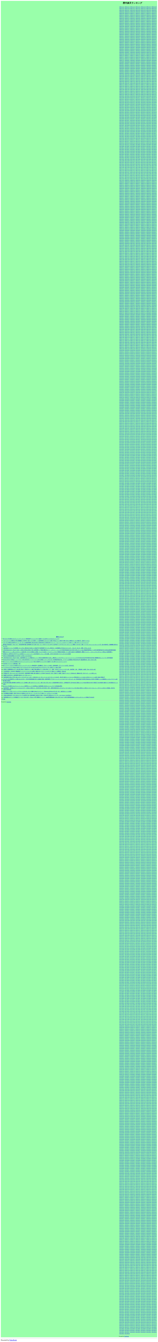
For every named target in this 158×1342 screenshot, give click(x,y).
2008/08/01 (143, 228)
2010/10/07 (137, 413)
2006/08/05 (148, 60)
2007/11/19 (121, 170)
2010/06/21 (121, 389)
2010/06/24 (137, 389)
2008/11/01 (148, 249)
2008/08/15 (143, 232)
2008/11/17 (121, 254)
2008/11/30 (154, 256)
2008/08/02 (148, 228)
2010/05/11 (127, 379)
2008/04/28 (121, 207)
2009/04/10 (143, 287)
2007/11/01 (137, 165)
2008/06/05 (137, 215)
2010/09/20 (121, 410)
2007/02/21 (132, 107)
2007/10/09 (127, 160)
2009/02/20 (143, 275)
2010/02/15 (121, 360)
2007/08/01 (132, 144)
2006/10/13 (143, 76)
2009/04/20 (121, 290)
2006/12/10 (154, 89)
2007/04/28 (148, 121)
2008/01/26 (148, 185)
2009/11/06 (143, 335)
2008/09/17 (132, 240)
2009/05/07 (137, 293)
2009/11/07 (148, 335)
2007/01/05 (143, 96)
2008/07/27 (154, 227)
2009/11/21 (148, 339)
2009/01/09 (143, 266)
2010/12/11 (148, 428)
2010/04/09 (143, 371)
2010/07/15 (137, 394)
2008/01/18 (143, 183)
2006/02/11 (148, 19)
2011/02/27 (154, 445)
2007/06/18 (121, 134)
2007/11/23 (143, 170)
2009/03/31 (127, 285)
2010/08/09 (121, 400)
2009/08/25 (127, 319)
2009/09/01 (127, 321)
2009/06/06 (148, 300)
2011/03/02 (132, 447)
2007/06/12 (127, 133)
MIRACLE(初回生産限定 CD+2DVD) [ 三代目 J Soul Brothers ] (17, 655)
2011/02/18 (143, 444)
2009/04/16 (137, 288)
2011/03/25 (143, 452)
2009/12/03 (137, 342)
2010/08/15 (154, 400)
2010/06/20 (154, 387)
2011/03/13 (154, 449)
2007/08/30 (137, 151)
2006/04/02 (154, 31)
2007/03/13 (127, 112)
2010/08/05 (137, 398)
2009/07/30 (137, 313)
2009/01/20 (127, 269)
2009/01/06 (127, 266)
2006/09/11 (121, 70)
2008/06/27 (143, 220)
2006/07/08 (148, 53)
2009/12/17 (137, 345)
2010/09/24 (143, 410)
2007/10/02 (127, 159)
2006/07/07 (143, 53)
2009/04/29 (132, 292)
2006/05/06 (148, 39)
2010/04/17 (148, 373)
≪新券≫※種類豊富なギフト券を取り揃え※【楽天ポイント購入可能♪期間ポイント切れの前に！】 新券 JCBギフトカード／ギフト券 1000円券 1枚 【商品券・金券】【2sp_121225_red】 (49, 669)
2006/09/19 (127, 71)
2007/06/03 (154, 130)
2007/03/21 (132, 113)
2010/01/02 (148, 348)
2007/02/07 (132, 104)
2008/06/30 (121, 222)
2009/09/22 (127, 326)
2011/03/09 (132, 449)
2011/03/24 (137, 452)
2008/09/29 (121, 243)
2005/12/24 (148, 8)
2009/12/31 (137, 348)
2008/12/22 (121, 262)
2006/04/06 (137, 32)
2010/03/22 (121, 368)
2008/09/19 (143, 240)
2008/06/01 (154, 214)
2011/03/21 (121, 452)
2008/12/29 (121, 264)
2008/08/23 (148, 233)
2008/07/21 (121, 227)
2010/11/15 (121, 423)
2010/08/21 (148, 402)
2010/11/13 (148, 421)
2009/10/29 (137, 334)
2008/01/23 (132, 185)
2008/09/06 (148, 236)
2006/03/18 (148, 28)
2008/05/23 (143, 212)
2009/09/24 (137, 326)
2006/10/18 (132, 78)
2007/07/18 (132, 141)
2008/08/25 (121, 235)
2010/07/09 (143, 392)
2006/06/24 (148, 50)
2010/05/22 (148, 381)
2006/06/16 (143, 49)
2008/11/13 (137, 253)
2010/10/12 (127, 415)
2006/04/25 (127, 37)
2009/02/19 (137, 275)
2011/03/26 (148, 452)
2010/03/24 (132, 368)
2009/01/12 (121, 267)
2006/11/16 (137, 84)
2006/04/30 (154, 37)
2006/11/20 (121, 86)
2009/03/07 (148, 279)
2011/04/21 (137, 458)
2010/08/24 (127, 403)
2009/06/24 (132, 305)
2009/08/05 (132, 314)
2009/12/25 (143, 347)
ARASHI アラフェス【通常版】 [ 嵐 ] (12, 663)
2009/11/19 (137, 339)
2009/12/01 (127, 342)
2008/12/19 (143, 261)
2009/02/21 (148, 275)
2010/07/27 (127, 397)
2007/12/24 (121, 178)
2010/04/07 (132, 371)
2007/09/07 (143, 152)
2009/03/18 (132, 282)
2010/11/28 (154, 424)
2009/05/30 (148, 298)
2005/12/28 (132, 10)
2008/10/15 (132, 246)
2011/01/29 (148, 439)
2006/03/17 (143, 28)
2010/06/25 (143, 389)
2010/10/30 (148, 418)
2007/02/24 (148, 107)
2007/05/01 (127, 123)
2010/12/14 (127, 429)
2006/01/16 (121, 15)
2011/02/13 (154, 442)
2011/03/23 (132, 452)
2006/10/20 (143, 78)
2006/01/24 (127, 16)
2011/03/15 (127, 450)
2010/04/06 (127, 371)
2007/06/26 (127, 136)
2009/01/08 (137, 266)
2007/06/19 (127, 134)
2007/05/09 (132, 125)
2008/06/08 (154, 215)
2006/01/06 (143, 11)
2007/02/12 (121, 105)
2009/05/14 (137, 295)
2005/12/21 (132, 8)
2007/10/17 (132, 162)
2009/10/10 (148, 329)
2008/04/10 (137, 202)
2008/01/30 (132, 186)
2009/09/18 (143, 324)
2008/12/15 (121, 261)
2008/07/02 (132, 222)
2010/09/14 (127, 408)
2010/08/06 (143, 398)
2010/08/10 (127, 400)
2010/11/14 (154, 421)
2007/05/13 (154, 125)
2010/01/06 (132, 350)
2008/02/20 (132, 191)
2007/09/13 (137, 154)
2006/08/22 (127, 65)
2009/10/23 (143, 332)
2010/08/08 (154, 398)
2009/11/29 (154, 340)
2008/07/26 (148, 227)
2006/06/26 (121, 52)
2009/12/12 (148, 343)
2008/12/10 (132, 259)
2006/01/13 (143, 13)
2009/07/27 (121, 313)
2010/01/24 (154, 353)
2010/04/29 (137, 376)
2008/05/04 (154, 207)
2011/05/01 (154, 460)
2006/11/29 (132, 87)
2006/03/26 (154, 29)
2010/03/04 (137, 363)
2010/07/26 (121, 397)
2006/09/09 (148, 68)
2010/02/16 (127, 360)
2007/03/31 (148, 115)
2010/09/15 (132, 408)
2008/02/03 (154, 186)
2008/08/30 (148, 235)
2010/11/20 (148, 423)
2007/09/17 (121, 155)
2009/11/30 (121, 342)
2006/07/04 (127, 53)
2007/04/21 (148, 120)
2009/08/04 (127, 314)
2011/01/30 (154, 439)
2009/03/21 (148, 282)
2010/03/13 (148, 364)
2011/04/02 (148, 454)
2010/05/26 (132, 382)
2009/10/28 (132, 334)
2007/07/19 (137, 141)
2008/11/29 (148, 256)
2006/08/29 (127, 66)
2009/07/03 (143, 306)
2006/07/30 (154, 58)
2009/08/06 (137, 314)
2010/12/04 (148, 426)
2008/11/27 (137, 256)
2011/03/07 (121, 449)
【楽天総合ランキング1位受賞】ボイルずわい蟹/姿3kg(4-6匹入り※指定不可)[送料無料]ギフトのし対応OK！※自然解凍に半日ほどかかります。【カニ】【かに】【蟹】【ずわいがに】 (47, 648)
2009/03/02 (121, 279)
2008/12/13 (148, 259)
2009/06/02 (127, 300)
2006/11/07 (127, 83)
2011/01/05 (132, 434)
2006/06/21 (132, 50)
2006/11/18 (148, 84)
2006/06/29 (137, 52)
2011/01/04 (127, 434)
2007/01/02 (127, 96)
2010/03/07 (154, 363)
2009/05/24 (154, 296)
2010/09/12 (154, 407)
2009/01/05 (121, 266)
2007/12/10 (121, 175)
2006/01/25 (132, 16)
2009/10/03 (148, 327)
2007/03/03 (148, 109)
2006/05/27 (148, 44)
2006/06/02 (143, 45)
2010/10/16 (148, 415)
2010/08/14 (148, 400)
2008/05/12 (121, 211)
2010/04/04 (154, 369)
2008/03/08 (148, 194)
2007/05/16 (132, 126)
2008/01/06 (154, 180)
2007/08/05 (154, 144)
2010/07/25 (154, 395)
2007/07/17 (127, 141)
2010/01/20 (132, 353)
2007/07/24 (127, 143)
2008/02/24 (154, 191)
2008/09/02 (127, 236)
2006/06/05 (121, 47)
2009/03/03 (127, 279)
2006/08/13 (154, 62)
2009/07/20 (121, 311)
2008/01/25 (143, 185)
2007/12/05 (132, 173)
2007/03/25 (154, 113)
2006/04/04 (127, 32)
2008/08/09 (148, 230)
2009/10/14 (132, 330)
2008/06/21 (148, 219)
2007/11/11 (154, 167)
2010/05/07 (143, 377)
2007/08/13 (121, 147)
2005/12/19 (121, 8)
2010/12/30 (137, 432)
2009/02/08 (154, 272)
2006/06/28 (132, 52)
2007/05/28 (121, 130)
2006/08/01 (127, 60)
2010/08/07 (148, 398)
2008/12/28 (154, 262)
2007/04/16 (121, 120)
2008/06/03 (127, 215)
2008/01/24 (137, 185)
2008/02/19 (127, 191)
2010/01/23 (148, 353)
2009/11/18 (132, 339)
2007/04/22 (154, 120)
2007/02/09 (143, 104)
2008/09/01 (121, 236)
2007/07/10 (127, 139)
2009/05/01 (143, 292)
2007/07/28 (148, 143)
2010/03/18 (137, 366)
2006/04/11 (127, 34)
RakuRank (9, 701)
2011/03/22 (127, 452)
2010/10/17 (154, 415)
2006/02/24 (143, 23)
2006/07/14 (143, 55)
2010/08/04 (132, 398)
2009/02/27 (143, 277)
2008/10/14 (127, 246)
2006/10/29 (154, 79)
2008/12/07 (154, 258)
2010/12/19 (154, 429)
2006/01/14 (148, 13)
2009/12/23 (132, 347)
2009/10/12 (121, 330)
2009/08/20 (137, 317)
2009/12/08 (127, 343)
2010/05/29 (148, 382)
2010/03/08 (121, 364)
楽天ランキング (60, 636)
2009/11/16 (121, 339)
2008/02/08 (143, 188)
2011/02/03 (137, 441)
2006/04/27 (137, 37)
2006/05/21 (154, 42)
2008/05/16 (143, 211)
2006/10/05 (137, 74)
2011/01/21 (143, 437)
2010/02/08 (121, 358)
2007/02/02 (143, 102)
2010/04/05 (121, 371)
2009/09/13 (154, 322)
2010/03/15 (121, 366)
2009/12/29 (127, 348)
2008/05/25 (154, 212)
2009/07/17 (143, 309)
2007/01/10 (132, 97)
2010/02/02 (127, 356)
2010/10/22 (143, 416)
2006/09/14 (137, 70)
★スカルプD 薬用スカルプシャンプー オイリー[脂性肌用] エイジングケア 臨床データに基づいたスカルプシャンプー (31, 638)
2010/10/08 (143, 413)
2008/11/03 (121, 251)
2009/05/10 (154, 293)
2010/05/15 (148, 379)
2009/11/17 (127, 339)
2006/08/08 (127, 62)
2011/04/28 (137, 460)
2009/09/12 (148, 322)
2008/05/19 (121, 212)
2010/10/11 (121, 415)
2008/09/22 (121, 241)
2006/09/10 (154, 68)
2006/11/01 (132, 81)
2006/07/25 (127, 58)
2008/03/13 (137, 196)
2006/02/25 (148, 23)
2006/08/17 (137, 63)
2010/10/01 (143, 411)
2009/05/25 (121, 298)
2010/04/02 (143, 369)
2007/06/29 (143, 136)
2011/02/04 (143, 441)
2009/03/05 (137, 279)
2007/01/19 (143, 99)
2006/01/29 (154, 16)
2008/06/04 (132, 215)
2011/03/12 (148, 449)
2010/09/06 (121, 407)
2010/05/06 (137, 377)
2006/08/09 (132, 62)
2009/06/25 (137, 305)
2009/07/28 (127, 313)
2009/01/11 (154, 266)
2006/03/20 (121, 29)
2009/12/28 (121, 348)
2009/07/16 (137, 309)
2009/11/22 (154, 339)
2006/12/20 (132, 92)
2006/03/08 (132, 26)
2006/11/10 (143, 83)
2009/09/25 (143, 326)
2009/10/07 (132, 329)
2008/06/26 (137, 220)
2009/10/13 (127, 330)
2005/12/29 (137, 10)
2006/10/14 (148, 76)
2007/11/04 (154, 165)
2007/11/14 (132, 168)
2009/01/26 (121, 270)
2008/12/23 (127, 262)
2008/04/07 (121, 202)
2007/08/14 (127, 147)
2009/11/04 (132, 335)
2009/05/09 (148, 293)
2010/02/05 (143, 356)
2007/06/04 (121, 131)
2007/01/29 (121, 102)
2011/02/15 (127, 444)
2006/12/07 (137, 89)
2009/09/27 (154, 326)
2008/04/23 (132, 206)
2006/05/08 (121, 40)
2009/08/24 (121, 319)
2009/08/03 (121, 314)
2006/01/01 (154, 10)
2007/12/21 (143, 177)
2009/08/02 (154, 313)
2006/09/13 (132, 70)
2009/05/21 (137, 296)
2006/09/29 (143, 73)
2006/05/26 (143, 44)
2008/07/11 (143, 224)
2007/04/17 (127, 120)
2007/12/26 (132, 178)
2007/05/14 (121, 126)
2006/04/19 (132, 36)
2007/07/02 (121, 138)
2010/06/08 (127, 385)
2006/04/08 (148, 32)
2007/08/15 (132, 147)
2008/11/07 (143, 251)
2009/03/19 (137, 282)
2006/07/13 (137, 55)
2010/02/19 (143, 360)
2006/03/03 (143, 24)
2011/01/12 (132, 436)
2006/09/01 (143, 66)
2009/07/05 (154, 306)
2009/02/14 (148, 274)
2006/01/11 (132, 13)
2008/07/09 (132, 224)
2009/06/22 (121, 305)
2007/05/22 (127, 128)
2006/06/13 (127, 49)
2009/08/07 (143, 314)
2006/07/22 (148, 57)
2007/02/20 (127, 107)
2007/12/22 (148, 177)
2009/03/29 (154, 283)
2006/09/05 (127, 68)
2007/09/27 (137, 157)
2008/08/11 (121, 232)
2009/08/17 (121, 317)
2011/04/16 (148, 457)
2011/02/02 (132, 441)
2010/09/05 (154, 405)
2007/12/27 (137, 178)
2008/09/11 (137, 238)
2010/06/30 (132, 390)
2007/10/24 (132, 164)
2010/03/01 (121, 363)
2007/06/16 (148, 133)
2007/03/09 (143, 110)
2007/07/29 (154, 143)
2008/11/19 (132, 254)
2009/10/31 (148, 334)
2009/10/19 (121, 332)
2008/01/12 (148, 181)
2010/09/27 (121, 411)
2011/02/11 (143, 442)
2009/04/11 (148, 287)
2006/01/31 (127, 18)
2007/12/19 (132, 177)
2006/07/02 (154, 52)
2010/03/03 (132, 363)
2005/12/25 (154, 8)
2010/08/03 (127, 398)
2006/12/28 (137, 94)
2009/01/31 (148, 270)
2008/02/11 (121, 189)
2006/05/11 (137, 40)
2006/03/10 (143, 26)
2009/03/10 (127, 280)
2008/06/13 (143, 217)
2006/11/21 (127, 86)
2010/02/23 (127, 361)
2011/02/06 (154, 441)
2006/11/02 (137, 81)
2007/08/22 (132, 149)
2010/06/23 (132, 389)
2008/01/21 (121, 185)
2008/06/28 (148, 220)
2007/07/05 (137, 138)
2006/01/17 (127, 15)
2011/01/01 (148, 432)
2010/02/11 (137, 358)
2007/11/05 (121, 167)
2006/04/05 (132, 32)
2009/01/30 (143, 270)
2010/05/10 (121, 379)
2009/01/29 (137, 270)
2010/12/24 (143, 431)
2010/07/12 (121, 394)
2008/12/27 (148, 262)
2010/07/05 (121, 392)
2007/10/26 (143, 164)
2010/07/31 (148, 397)
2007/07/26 (137, 143)
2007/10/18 (137, 162)
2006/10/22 (154, 78)
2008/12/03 (132, 258)
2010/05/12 (132, 379)
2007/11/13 (127, 168)
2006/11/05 (154, 81)
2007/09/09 (154, 152)
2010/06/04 (143, 384)
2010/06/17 (137, 387)
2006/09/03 (154, 66)
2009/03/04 (132, 279)
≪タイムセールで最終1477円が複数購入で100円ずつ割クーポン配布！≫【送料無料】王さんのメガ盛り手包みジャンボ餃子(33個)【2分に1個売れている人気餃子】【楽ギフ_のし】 (46, 640)
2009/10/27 (127, 334)
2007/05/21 (121, 128)
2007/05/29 (127, 130)
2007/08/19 (154, 147)
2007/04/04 (132, 117)
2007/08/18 (148, 147)
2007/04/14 (148, 118)
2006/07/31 (121, 60)
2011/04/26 (127, 460)
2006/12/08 (143, 89)
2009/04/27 (121, 292)
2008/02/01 (143, 186)
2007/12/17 (121, 177)
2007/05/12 (148, 125)
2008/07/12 (148, 224)
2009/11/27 (143, 340)
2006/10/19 (137, 78)
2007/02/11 (154, 104)
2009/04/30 (137, 292)
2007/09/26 (132, 157)
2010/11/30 (127, 426)
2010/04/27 (127, 376)
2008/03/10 (121, 196)
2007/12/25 (127, 178)
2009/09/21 (121, 326)
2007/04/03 (127, 117)
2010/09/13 (121, 408)
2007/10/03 (132, 159)
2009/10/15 (137, 330)
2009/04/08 (132, 287)
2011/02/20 (154, 444)
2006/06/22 (137, 50)
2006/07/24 (121, 58)
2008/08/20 (132, 233)
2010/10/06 (132, 413)
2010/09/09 (137, 407)
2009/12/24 (137, 347)
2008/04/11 (143, 202)
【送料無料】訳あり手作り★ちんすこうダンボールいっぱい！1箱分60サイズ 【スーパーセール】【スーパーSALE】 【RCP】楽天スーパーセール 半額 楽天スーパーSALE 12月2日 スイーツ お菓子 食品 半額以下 (54, 677)
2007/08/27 (121, 151)
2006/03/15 (132, 28)
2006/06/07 (132, 47)
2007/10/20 (148, 162)
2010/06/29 (127, 390)
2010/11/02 (127, 420)
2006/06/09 (143, 47)
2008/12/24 (132, 262)
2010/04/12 (121, 373)
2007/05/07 (121, 125)
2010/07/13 (127, 394)
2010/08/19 (137, 402)
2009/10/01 (137, 327)
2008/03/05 (132, 194)
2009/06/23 (127, 305)
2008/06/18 (132, 219)
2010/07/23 (143, 395)
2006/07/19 (132, 57)
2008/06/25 (132, 220)
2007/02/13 (127, 105)
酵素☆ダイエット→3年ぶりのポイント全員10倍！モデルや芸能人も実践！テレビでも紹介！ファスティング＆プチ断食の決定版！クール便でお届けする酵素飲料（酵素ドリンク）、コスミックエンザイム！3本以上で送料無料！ (58, 651)
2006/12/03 (154, 87)
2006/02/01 (132, 18)
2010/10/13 (132, 415)
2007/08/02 (137, 144)
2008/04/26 (148, 206)
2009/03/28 (148, 283)
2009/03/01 (154, 277)
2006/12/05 (127, 89)
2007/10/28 (154, 164)
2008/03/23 (154, 198)
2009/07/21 (127, 311)
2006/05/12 (143, 40)
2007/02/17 (148, 105)
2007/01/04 (137, 96)
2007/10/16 (127, 162)
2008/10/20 (121, 248)
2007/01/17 (132, 99)
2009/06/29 (121, 306)
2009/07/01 (132, 306)
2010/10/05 (127, 413)
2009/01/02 (143, 264)
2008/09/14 (154, 238)
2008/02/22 (143, 191)
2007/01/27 (148, 100)
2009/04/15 (132, 288)
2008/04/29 (127, 207)
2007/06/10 (154, 131)
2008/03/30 (154, 199)
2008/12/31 (132, 264)
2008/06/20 (143, 219)
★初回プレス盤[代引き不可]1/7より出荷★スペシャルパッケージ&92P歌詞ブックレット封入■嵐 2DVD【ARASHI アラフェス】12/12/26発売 (37, 653)
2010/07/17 (148, 394)
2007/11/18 (154, 168)
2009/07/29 (132, 313)
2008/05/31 (148, 214)
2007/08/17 (143, 147)
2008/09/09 (127, 238)
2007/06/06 (132, 131)
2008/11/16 (154, 253)
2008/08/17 (154, 232)
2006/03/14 (127, 28)
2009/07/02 (137, 306)
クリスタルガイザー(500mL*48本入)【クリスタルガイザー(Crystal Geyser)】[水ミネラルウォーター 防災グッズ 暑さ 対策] (32, 667)
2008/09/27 (148, 241)
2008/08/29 (143, 235)
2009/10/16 (143, 330)
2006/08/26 (148, 65)
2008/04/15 (127, 204)
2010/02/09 (127, 358)
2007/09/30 (154, 157)
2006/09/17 (154, 70)
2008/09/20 (148, 240)
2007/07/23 (121, 143)
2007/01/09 (127, 97)
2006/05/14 (154, 40)
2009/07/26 (154, 311)
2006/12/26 (127, 94)
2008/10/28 (127, 249)
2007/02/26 (121, 109)
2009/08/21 (143, 317)
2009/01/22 (137, 269)
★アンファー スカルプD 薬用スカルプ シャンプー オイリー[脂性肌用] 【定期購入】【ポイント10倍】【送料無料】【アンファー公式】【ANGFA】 (38, 665)
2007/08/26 (154, 149)
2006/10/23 (121, 79)
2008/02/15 (143, 189)
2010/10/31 (154, 418)
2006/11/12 (154, 83)
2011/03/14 (121, 450)
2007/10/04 (137, 159)
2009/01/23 (143, 269)
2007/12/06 (137, 173)
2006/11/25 (148, 86)
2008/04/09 (132, 202)
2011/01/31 (121, 441)
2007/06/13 (132, 133)
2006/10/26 (137, 79)
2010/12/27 (121, 432)
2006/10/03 (127, 74)
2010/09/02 (137, 405)
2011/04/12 (127, 457)
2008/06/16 (121, 219)
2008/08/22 (143, 233)
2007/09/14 (143, 154)
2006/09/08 (143, 68)
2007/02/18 (154, 105)
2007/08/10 (143, 146)
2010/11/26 (143, 424)
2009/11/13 (143, 337)
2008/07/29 (127, 228)
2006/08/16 (132, 63)
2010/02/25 (137, 361)
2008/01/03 (137, 180)
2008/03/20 (137, 198)
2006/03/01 (132, 24)
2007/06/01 (143, 130)
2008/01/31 (137, 186)
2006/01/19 (137, 15)
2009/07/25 (148, 311)
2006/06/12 (121, 49)
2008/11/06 (137, 251)
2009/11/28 (148, 340)
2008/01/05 (148, 180)
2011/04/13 (132, 457)
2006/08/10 (137, 62)
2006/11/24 (143, 86)
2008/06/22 (154, 219)
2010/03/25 (137, 368)
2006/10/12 (137, 76)
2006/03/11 (148, 26)
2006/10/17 (127, 78)
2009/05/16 (148, 295)
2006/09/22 (143, 71)
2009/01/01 (137, 264)
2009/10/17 (148, 330)
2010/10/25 (121, 418)
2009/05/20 (132, 296)
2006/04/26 (132, 37)
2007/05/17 (137, 126)
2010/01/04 (121, 350)
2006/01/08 (154, 11)
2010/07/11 (154, 392)
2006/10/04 (132, 74)
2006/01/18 (132, 15)
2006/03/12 (154, 26)
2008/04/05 (148, 201)
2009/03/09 (121, 280)
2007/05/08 (127, 125)
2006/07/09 (154, 53)
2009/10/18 (154, 330)
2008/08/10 (154, 230)
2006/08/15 (127, 63)
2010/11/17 (132, 423)
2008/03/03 (121, 194)
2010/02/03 (132, 356)
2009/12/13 (154, 343)
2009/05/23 (148, 296)
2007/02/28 (132, 109)
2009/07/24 (143, 311)
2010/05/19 (132, 381)
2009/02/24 (127, 277)
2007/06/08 (143, 131)
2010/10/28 (137, 418)
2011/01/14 (143, 436)
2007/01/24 (132, 100)
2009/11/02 (121, 335)
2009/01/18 (154, 267)
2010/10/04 (121, 413)
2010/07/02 (143, 390)
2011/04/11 (121, 457)
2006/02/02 (137, 18)
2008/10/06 (121, 245)
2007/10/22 (121, 164)
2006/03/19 (154, 28)
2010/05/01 (148, 376)
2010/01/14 (137, 351)
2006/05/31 (132, 45)
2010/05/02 (154, 376)
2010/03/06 (148, 363)
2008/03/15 (148, 196)
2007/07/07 (148, 138)
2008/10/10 (143, 245)
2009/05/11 (121, 295)
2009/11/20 (143, 339)
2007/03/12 (121, 112)
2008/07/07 (121, 224)
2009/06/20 (148, 303)
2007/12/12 (132, 175)
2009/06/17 (132, 303)
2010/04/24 (148, 374)
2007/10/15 (121, 162)
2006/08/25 (143, 65)
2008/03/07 (143, 194)
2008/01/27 (154, 185)
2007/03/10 (148, 110)
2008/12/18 (137, 261)
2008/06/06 (143, 215)
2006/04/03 (121, 32)
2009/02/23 (121, 277)
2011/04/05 (127, 455)
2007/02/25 (154, 107)
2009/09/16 (132, 324)
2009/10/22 (137, 332)
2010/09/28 (127, 411)
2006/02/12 (154, 19)
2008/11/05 (132, 251)
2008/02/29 (143, 193)
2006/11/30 (137, 87)
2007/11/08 (137, 167)
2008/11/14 (143, 253)
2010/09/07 (127, 407)
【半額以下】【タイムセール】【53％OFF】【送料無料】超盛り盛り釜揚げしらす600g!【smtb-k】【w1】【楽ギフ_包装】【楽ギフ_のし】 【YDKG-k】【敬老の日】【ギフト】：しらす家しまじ (50, 673)
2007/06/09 (148, 131)
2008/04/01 (127, 201)
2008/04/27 (154, 206)
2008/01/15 (127, 183)
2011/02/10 (137, 442)
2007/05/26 (148, 128)
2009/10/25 (154, 332)
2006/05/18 (137, 42)
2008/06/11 (132, 217)
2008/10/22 (132, 248)
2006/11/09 (137, 83)
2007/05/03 (137, 123)
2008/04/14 (121, 204)
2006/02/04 (148, 18)
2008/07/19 (148, 225)
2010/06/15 (127, 387)
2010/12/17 (143, 429)
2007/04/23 (121, 121)
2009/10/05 (121, 329)
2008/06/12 (137, 217)
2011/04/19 (127, 458)
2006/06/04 (154, 45)
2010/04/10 (148, 371)
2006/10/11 (132, 76)
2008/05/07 (132, 209)
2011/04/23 (148, 458)
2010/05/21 (143, 381)
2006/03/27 (121, 31)
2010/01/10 (154, 350)
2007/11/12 (121, 168)
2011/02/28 (121, 447)
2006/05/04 (137, 39)
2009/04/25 (148, 290)
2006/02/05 (154, 18)
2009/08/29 (148, 319)
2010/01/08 (143, 350)
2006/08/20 (154, 63)
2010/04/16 (143, 373)
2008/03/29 (148, 199)
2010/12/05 (154, 426)
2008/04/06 (154, 201)
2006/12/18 (121, 92)
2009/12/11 (143, 343)
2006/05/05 (143, 39)
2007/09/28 (143, 157)
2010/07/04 (154, 390)
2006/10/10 (127, 76)
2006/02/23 (137, 23)
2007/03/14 (132, 112)
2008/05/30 (143, 214)
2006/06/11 (154, 47)
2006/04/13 (137, 34)
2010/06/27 (154, 389)
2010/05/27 (137, 382)
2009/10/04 (154, 327)
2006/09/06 (132, 68)
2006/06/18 (154, 49)
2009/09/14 (121, 324)
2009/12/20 (154, 345)
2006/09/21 (137, 71)
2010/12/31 (143, 432)
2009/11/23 (121, 340)
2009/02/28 (148, 277)
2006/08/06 (154, 60)
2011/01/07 (143, 434)
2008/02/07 (137, 188)
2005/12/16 (143, 6)
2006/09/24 (154, 71)
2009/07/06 (121, 308)
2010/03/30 (127, 369)
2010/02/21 (154, 360)
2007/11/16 (143, 168)
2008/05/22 (137, 212)
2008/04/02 (132, 201)
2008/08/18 (121, 233)
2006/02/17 (143, 21)
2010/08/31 (127, 405)
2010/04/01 (137, 369)
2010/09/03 (143, 405)
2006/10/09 (121, 76)
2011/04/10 (154, 455)
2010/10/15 (143, 415)
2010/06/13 (154, 385)
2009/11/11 (132, 337)
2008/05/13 (127, 211)
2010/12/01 (132, 426)
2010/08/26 (137, 403)
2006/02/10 (143, 19)
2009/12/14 (121, 345)
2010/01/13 (132, 351)
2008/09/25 (137, 241)
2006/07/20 (137, 57)
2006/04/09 (154, 32)
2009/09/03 (137, 321)
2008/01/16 (132, 183)
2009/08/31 (121, 321)
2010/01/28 (137, 355)
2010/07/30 (143, 397)
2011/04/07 (137, 455)
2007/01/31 (132, 102)
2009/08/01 (148, 313)
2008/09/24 (132, 241)
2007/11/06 (127, 167)
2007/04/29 (154, 121)
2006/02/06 (121, 19)
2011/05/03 (127, 462)
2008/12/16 (127, 261)
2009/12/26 (148, 347)
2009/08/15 (148, 316)
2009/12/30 (132, 348)
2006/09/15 (143, 70)
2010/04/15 (137, 373)
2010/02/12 (143, 358)
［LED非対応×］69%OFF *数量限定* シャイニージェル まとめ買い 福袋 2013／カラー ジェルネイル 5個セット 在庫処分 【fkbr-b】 (34, 671)
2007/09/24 (121, 157)
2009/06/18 (137, 303)
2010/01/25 (121, 355)
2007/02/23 (143, 107)
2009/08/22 (148, 317)
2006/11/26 (154, 86)
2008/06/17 (127, 219)
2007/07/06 (143, 138)
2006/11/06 (121, 83)
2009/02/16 (121, 275)
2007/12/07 (143, 173)
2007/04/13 (143, 118)
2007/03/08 (137, 110)
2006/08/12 (148, 62)
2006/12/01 (143, 87)
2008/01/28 (121, 186)
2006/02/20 (121, 23)
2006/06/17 (148, 49)
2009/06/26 (143, 305)
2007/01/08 (121, 97)
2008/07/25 (143, 227)
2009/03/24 (127, 283)
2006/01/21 (148, 15)
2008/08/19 (127, 233)
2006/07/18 (127, 57)
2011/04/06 (132, 455)
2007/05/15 (127, 126)
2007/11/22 (137, 170)
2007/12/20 (137, 177)
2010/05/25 (127, 382)
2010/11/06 (148, 420)
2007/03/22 (137, 113)
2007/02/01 (137, 102)
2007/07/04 (132, 138)
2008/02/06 (132, 188)
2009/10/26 (121, 334)
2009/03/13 (143, 280)
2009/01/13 (127, 267)
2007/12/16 (154, 175)
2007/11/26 (121, 172)
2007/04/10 (127, 118)
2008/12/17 (132, 261)
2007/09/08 (148, 152)
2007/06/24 (154, 134)
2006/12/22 (143, 92)
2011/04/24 (154, 458)
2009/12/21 (121, 347)
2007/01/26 (143, 100)
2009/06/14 (154, 301)
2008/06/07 (148, 215)
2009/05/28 (137, 298)
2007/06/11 (121, 133)
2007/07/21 (148, 141)
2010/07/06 (127, 392)
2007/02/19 (121, 107)
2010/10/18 (121, 416)
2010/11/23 (127, 424)
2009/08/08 (148, 314)
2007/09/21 (143, 155)
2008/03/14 (143, 196)
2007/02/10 (148, 104)
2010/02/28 (154, 361)
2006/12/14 (137, 91)
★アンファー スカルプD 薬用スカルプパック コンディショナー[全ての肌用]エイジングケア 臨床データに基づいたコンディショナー (35, 661)
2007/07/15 (154, 139)
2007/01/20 (148, 99)
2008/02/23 (148, 191)
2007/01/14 (154, 97)
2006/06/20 (127, 50)
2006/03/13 (121, 28)
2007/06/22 (143, 134)
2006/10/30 (121, 81)
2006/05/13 (148, 40)
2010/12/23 (137, 431)
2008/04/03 (137, 201)
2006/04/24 (121, 37)
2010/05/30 (154, 382)
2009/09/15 (127, 324)
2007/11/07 (132, 167)
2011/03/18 (143, 450)
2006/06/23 (143, 50)
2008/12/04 (137, 258)
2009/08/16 (154, 316)
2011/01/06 (137, 434)
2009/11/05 (137, 335)
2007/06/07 (137, 131)
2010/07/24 (148, 395)
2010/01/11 (121, 351)
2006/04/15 (148, 34)
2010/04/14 (132, 373)
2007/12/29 (148, 178)
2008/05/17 (148, 211)
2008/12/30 (127, 264)
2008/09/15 (121, 240)
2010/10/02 (148, 411)
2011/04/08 (143, 455)
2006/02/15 (132, 21)
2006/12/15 (143, 91)
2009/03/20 (143, 282)
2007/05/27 (154, 128)
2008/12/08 (121, 259)
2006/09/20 (132, 71)
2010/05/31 (121, 384)
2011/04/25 (121, 460)
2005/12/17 (148, 6)
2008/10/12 (154, 245)
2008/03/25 (127, 199)
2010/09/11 (148, 407)
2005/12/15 (137, 6)
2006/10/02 (121, 74)
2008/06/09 (121, 217)
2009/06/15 (121, 303)
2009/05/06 (132, 293)
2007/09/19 (132, 155)
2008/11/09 (154, 251)
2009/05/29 (143, 298)
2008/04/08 (127, 202)
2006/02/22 (132, 23)
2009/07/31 (143, 313)
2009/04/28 (127, 292)
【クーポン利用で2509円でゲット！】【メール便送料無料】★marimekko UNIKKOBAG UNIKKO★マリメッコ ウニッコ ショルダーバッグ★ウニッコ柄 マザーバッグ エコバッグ (46, 642)
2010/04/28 (132, 376)
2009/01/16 (143, 267)
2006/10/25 (132, 79)
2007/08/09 (137, 146)
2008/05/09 (143, 209)
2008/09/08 (121, 238)
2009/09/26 (148, 326)
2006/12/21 (137, 92)
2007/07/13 (143, 139)
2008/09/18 (137, 240)
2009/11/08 (154, 335)
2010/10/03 (154, 411)
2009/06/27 (148, 305)
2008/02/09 (148, 188)
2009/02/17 (127, 275)
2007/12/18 (127, 177)
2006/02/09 (137, 19)
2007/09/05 (132, 152)
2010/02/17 (132, 360)
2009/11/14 (148, 337)
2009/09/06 (154, 321)
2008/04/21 (121, 206)
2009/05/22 (143, 296)
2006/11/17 (143, 84)
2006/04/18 (127, 36)
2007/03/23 (143, 113)
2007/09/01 (148, 151)
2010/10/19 (127, 416)
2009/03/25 (132, 283)
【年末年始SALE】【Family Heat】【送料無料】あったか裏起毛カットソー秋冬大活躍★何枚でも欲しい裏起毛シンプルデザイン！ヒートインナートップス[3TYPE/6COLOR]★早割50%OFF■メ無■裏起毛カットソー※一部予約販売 (58, 657)
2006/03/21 (127, 29)
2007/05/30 (132, 130)
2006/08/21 (121, 65)
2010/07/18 (154, 394)
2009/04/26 (154, 290)
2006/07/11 (127, 55)
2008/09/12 (143, 238)
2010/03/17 (132, 366)
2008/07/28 (121, 228)
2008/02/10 (154, 188)
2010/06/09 (132, 385)
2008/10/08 (132, 245)
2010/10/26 (127, 418)
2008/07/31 (137, 228)
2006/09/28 (137, 73)
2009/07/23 (137, 311)
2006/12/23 (148, 92)
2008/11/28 (143, 256)
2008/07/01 (127, 222)
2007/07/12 (137, 139)
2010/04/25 (154, 374)
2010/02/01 (121, 356)
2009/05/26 (127, 298)
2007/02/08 (137, 104)
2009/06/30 (127, 306)
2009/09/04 (143, 321)
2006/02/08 (132, 19)
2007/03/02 (143, 109)
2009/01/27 (127, 270)
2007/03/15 (137, 112)
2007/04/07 (148, 117)
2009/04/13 (121, 288)
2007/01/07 (154, 96)
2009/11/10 (127, 337)
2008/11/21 (143, 254)
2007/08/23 (137, 149)
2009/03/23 (121, 283)
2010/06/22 (127, 389)
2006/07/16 (154, 55)
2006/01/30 (121, 18)
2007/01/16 (127, 99)
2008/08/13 (132, 232)
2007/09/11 (127, 154)
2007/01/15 (121, 99)
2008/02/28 (137, 193)
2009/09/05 (148, 321)
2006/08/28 (121, 66)
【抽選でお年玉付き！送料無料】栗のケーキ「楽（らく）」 (17, 675)
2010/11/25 (137, 424)
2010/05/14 (143, 379)
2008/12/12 (143, 259)
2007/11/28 (132, 172)
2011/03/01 (127, 447)
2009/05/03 (154, 292)
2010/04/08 (137, 371)
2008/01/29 (127, 186)
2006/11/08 (132, 83)
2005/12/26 (121, 10)
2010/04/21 (132, 374)
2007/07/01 (154, 136)
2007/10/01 (121, 159)
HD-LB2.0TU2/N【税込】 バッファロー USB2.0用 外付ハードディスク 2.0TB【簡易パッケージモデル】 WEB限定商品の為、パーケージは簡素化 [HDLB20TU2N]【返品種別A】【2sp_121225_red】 (50, 659)
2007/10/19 (143, 162)
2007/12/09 (154, 173)
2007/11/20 (127, 170)
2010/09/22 (132, 410)
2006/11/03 (143, 81)
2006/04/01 (148, 31)
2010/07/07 (132, 392)
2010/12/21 (127, 431)
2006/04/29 (148, 37)
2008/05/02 (143, 207)
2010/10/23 (148, 416)
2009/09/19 (148, 324)
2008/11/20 (137, 254)
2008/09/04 (137, 236)
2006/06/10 (148, 47)
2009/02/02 (121, 272)
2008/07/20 (154, 225)
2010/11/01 (121, 420)
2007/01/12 (143, 97)
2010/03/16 (127, 366)
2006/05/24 (132, 44)
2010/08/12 (137, 400)
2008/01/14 (121, 183)
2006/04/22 (148, 36)
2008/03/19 (132, 198)
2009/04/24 (143, 290)
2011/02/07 (121, 442)
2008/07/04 (143, 222)
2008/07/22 (127, 227)
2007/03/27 (127, 115)
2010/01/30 (148, 355)
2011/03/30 (132, 454)
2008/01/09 (132, 181)
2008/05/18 (154, 211)
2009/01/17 (148, 267)
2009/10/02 (143, 327)
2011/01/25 (127, 439)
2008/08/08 (143, 230)
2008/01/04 (143, 180)
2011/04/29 (143, 460)
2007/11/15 (137, 168)
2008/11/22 (148, 254)
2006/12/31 (154, 94)
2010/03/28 (154, 368)
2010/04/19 (121, 374)
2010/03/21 (154, 366)
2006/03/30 (137, 31)
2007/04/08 (154, 117)
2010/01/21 (137, 353)
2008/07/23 (132, 227)
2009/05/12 (127, 295)
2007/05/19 (148, 126)
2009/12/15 (127, 345)
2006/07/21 (143, 57)
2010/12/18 (148, 429)
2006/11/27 (121, 87)
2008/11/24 (121, 256)
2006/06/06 (127, 47)
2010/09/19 (154, 408)
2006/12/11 (121, 91)
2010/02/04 (137, 356)
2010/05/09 (154, 377)
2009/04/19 (154, 288)
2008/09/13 (148, 238)
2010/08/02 (121, 398)
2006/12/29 (143, 94)
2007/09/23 (154, 155)
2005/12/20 (127, 8)
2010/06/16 (132, 387)
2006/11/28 (127, 87)
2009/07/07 (127, 308)
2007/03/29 (137, 115)
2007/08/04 (148, 144)
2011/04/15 (143, 457)
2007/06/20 (132, 134)
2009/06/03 (132, 300)
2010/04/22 (137, 374)
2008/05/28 (132, 214)
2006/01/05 (137, 11)
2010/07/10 (148, 392)
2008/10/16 (137, 246)
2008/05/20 (127, 212)
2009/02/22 (154, 275)
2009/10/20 (127, 332)
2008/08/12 (127, 232)
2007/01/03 (132, 96)
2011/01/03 (121, 434)
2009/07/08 (132, 308)
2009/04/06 (121, 287)
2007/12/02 (154, 172)
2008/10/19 (154, 246)
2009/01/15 (137, 267)
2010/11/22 (121, 424)
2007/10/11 (137, 160)
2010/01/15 (143, 351)
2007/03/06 (127, 110)
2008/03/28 (143, 199)
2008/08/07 (137, 230)
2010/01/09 (148, 350)
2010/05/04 (127, 377)
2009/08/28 (143, 319)
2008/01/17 (137, 183)
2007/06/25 (121, 136)
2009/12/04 (143, 342)
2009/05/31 (154, 298)
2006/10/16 (121, 78)
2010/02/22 (121, 361)
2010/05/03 (121, 377)
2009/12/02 (132, 342)
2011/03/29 (127, 454)
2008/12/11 (137, 259)
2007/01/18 (137, 99)
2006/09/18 (121, 71)
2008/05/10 (148, 209)
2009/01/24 (148, 269)
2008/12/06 (148, 258)
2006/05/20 (148, 42)
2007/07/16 (121, 141)
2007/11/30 (143, 172)
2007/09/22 (148, 155)
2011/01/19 (132, 437)
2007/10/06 (148, 159)
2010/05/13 (137, 379)
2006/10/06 (143, 74)
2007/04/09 (121, 118)
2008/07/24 (137, 227)
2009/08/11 (127, 316)
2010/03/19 (143, 366)
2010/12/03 (143, 426)
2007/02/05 (121, 104)
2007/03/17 (148, 112)
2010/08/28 (148, 403)
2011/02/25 (143, 445)
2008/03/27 (137, 199)
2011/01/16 (154, 436)
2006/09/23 (148, 71)
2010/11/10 (132, 421)
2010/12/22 (132, 431)
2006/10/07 (148, 74)
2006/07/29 (148, 58)
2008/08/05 (127, 230)
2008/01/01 (127, 180)
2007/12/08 (148, 173)
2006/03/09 (137, 26)
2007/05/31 (137, 130)
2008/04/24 (137, 206)
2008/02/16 (148, 189)
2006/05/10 (132, 40)
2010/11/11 (137, 421)
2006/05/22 (121, 44)
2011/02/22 (127, 445)
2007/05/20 (154, 126)
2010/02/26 (143, 361)
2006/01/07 (148, 11)
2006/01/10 (127, 13)
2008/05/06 (127, 209)
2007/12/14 (143, 175)
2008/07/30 (132, 228)
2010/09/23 (137, 410)
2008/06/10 (127, 217)
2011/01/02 (154, 432)
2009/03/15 (154, 280)
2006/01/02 (121, 11)
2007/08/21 (127, 149)
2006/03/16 (137, 28)
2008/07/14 (121, 225)
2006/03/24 (143, 29)
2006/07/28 (143, 58)
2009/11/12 (137, 337)
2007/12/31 (121, 180)
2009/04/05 (154, 285)
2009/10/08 (137, 329)
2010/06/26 (148, 389)
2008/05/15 (137, 211)
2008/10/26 (154, 248)
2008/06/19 (137, 219)
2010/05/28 (143, 382)
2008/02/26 (127, 193)
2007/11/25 (154, 170)
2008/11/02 (154, 249)
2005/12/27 (127, 10)
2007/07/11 (132, 139)
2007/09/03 (121, 152)
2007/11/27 (127, 172)
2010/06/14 (121, 387)
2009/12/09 (132, 343)
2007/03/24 (148, 113)
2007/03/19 (121, 113)
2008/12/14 (154, 259)
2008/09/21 (154, 240)
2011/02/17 (137, 444)
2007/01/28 (154, 100)
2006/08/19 (148, 63)
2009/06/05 (143, 300)
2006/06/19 (121, 50)
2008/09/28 (154, 241)
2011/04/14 (137, 457)
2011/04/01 (143, 454)
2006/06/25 (154, 50)
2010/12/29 (132, 432)
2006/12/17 (154, 91)
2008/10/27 (121, 249)
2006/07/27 (137, 58)
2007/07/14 (148, 139)
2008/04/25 (143, 206)
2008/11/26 (132, 256)
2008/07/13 (154, 224)
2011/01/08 (148, 434)
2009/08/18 (127, 317)
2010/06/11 (143, 385)
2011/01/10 (121, 436)
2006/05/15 (121, 42)
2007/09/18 (127, 155)
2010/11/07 (154, 420)
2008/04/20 (154, 204)
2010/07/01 (137, 390)
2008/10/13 (121, 246)
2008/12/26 (143, 262)
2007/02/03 (148, 102)
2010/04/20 (127, 374)
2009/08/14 (143, 316)
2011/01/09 (154, 434)
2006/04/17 (121, 36)
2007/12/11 (127, 175)
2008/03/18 (127, 198)
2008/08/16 (148, 232)
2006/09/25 (121, 73)
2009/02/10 (127, 274)
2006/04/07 (143, 32)
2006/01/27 (143, 16)
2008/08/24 (154, 233)
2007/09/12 (132, 154)
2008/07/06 (154, 222)
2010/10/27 (132, 418)
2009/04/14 (127, 288)
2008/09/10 (132, 238)
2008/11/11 (127, 253)
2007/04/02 (121, 117)
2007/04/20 (143, 120)
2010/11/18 (137, 423)
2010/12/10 (143, 428)
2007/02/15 (137, 105)
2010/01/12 (127, 351)
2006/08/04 (143, 60)
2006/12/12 (127, 91)
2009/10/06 (127, 329)
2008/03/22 (148, 198)
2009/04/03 (143, 285)
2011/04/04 (121, 455)
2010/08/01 (154, 397)
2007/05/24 (137, 128)
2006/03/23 (137, 29)
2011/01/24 (121, 439)
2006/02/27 (121, 24)
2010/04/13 (127, 373)
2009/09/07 (121, 322)
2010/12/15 (132, 429)
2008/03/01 (148, 193)
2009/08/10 (121, 316)
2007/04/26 (137, 121)
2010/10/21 (137, 416)
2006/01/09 (121, 13)
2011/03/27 (154, 452)
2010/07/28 (132, 397)
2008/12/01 (121, 258)
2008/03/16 (154, 196)
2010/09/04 (148, 405)
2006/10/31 (127, 81)
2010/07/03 (148, 390)
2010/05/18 (127, 381)
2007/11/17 (148, 168)
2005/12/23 (143, 8)
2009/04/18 (148, 288)
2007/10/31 (132, 165)
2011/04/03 (154, 454)
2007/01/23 (127, 100)
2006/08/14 (121, 63)
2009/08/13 (137, 316)
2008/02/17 (154, 189)
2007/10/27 (148, 164)
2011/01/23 (154, 437)
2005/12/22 (137, 8)
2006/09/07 (137, 68)
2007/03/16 (143, 112)
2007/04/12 (137, 118)
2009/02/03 (127, 272)
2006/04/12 (132, 34)
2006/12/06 (132, 89)
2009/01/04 (154, 264)
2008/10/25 (148, 248)
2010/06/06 (154, 384)
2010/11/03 (132, 420)
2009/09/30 (132, 327)
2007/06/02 (148, 130)
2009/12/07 (121, 343)
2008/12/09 (127, 259)
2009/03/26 (137, 283)
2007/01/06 (148, 96)
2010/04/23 (143, 374)
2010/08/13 (143, 400)
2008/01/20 (154, 183)
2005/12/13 (127, 6)
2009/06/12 (143, 301)
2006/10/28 (148, 79)
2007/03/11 (154, 110)
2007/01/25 (137, 100)
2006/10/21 (148, 78)
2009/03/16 (121, 282)
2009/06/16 (127, 303)
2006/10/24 (127, 79)
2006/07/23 (154, 57)
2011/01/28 (143, 439)
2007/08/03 (143, 144)
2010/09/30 (137, 411)
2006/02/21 (127, 23)
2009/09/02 (132, 321)
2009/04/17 (143, 288)
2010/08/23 (121, 403)
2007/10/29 (121, 165)
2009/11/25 (132, 340)
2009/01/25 (154, 269)
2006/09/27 (132, 73)
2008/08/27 (132, 235)
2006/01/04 (132, 11)
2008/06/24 (127, 220)
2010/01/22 (143, 353)
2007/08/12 (154, 146)
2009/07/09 (137, 308)
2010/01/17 (154, 351)
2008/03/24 (121, 199)
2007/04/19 (137, 120)
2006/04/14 (143, 34)
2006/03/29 (132, 31)
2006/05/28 (154, 44)
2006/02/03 (143, 18)
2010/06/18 (143, 387)
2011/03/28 (121, 454)
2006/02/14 (127, 21)
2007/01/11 (137, 97)
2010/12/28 (127, 432)
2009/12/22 (127, 347)
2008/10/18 (148, 246)
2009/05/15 (143, 295)
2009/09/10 (137, 322)
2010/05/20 (137, 381)
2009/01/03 (148, 264)
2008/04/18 (143, 204)
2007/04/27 (143, 121)
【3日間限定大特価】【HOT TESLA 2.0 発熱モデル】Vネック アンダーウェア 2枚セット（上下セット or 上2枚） (30, 693)
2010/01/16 (148, 351)
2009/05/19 (127, 296)
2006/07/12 (132, 55)
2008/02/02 (148, 186)
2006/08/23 (132, 65)
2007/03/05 (121, 110)
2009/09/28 (121, 327)
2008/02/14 (137, 189)
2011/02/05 (148, 441)
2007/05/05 (148, 123)
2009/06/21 (154, 303)
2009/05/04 (121, 293)
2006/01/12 (137, 13)
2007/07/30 (121, 144)
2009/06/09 (127, 301)
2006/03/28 (127, 31)
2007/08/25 (148, 149)
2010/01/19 (127, 353)
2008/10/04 (148, 243)
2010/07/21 (132, 395)
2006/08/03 (137, 60)
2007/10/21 (154, 162)
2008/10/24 (143, 248)
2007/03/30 (143, 115)
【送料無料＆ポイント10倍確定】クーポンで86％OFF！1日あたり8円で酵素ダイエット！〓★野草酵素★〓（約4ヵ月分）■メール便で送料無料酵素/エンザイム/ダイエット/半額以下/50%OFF (48, 697)
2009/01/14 (132, 267)
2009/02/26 (137, 277)
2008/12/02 (127, 258)
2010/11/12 (143, 421)
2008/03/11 (127, 196)
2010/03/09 (127, 364)
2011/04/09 (148, 455)
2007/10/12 (143, 160)
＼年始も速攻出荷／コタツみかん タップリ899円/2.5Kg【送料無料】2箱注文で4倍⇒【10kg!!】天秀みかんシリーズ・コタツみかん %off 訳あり (37, 695)
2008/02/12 (127, 189)
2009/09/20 (154, 324)
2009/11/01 (154, 334)
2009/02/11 (132, 274)
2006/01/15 (154, 13)
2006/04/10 (121, 34)
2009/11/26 (137, 340)
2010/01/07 (137, 350)
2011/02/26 (148, 445)
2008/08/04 (121, 230)
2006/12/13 (132, 91)
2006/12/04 (121, 89)
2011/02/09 (132, 442)
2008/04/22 (127, 206)
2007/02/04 (154, 102)
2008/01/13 (154, 181)
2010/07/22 (137, 395)
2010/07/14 (132, 394)
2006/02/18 (148, 21)
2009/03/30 (121, 285)
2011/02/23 (132, 445)
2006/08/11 (143, 62)
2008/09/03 (132, 236)
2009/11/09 (121, 337)
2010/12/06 (121, 428)
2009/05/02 (148, 292)
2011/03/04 (143, 447)
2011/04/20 (132, 458)
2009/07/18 (148, 309)
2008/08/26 (127, 235)
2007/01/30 (127, 102)
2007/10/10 (132, 160)
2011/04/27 (132, 460)
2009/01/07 (132, 266)
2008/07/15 (127, 225)
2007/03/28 (132, 115)
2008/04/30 (132, 207)
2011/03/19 (148, 450)
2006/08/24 (137, 65)
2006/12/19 (127, 92)
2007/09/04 (127, 152)
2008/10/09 (137, 245)
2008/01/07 (121, 181)
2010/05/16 (154, 379)
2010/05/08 (148, 377)
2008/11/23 (154, 254)
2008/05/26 (121, 214)
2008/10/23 (137, 248)
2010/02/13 (148, 358)
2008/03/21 (143, 198)
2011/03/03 (137, 447)
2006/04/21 (143, 36)
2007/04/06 (143, 117)
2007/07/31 (127, 144)
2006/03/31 (143, 31)
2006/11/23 (137, 86)
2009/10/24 (148, 332)
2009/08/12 (132, 316)
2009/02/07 (148, 272)
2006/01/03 (127, 11)
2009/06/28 (154, 305)
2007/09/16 (154, 154)
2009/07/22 (132, 311)
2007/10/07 (154, 159)
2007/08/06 (121, 146)
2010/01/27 (132, 355)
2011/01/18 (127, 437)
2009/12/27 (154, 347)
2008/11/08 (148, 251)
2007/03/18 (154, 112)
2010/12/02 (137, 426)
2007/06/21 (137, 134)
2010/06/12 (148, 385)
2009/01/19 (121, 269)
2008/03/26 (132, 199)
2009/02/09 (121, 274)
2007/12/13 (137, 175)
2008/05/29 (137, 214)
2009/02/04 (132, 272)
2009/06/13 (148, 301)
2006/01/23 (121, 16)
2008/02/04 (121, 188)
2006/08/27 (154, 65)
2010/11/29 (121, 426)
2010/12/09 (137, 428)
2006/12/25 (121, 94)
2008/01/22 (127, 185)
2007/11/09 (143, 167)
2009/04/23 (137, 290)
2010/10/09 (148, 413)
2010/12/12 (154, 428)
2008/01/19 (148, 183)
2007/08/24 (143, 149)
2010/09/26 (154, 410)
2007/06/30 (148, 136)
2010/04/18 (154, 373)
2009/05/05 (127, 293)
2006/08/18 (143, 63)
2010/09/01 (132, 405)
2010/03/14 (154, 364)
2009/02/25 (132, 277)
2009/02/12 (137, 274)
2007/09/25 (127, 157)
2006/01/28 (148, 16)
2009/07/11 (148, 308)
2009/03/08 (154, 279)
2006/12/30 (148, 94)
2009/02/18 (132, 275)
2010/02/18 (137, 360)
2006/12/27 (132, 94)
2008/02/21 (137, 191)
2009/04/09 (137, 287)
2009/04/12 (154, 287)
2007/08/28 (127, 151)
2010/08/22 (154, 402)
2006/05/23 (127, 44)
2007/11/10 (148, 167)
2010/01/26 (127, 355)
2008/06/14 (148, 217)
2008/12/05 (143, 258)
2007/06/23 (148, 134)
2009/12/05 (148, 342)
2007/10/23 (127, 164)
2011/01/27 (137, 439)
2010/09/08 (132, 407)
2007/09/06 (137, 152)
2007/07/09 (121, 139)
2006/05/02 (127, 39)
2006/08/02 (132, 60)
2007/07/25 (132, 143)
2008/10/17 (143, 246)
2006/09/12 (127, 70)
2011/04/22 (143, 458)
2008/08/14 (137, 232)
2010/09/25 (148, 410)
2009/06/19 (143, 303)
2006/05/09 (127, 40)
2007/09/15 (148, 154)
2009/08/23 (154, 317)
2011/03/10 (137, 449)
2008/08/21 (137, 233)
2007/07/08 (154, 138)
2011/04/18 (121, 458)
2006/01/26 (137, 16)
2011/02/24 (137, 445)
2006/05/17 (132, 42)
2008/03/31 (121, 201)
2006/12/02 (148, 87)
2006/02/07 (127, 19)
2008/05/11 (154, 209)
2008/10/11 (148, 245)
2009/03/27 (143, 283)
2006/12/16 (148, 91)
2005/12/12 (121, 6)
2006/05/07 (154, 39)
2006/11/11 (148, 83)
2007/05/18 (143, 126)
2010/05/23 (154, 381)
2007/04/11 (132, 118)
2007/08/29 (132, 151)
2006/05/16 (127, 42)
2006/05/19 (143, 42)
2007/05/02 (132, 123)
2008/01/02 (132, 180)
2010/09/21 (127, 410)
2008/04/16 (132, 204)
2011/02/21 (121, 445)
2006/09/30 (148, 73)
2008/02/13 (132, 189)
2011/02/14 (121, 444)
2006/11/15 (132, 84)
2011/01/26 (132, 439)
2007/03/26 (121, 115)
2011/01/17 (121, 437)
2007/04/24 (127, 121)
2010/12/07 (127, 428)
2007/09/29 (148, 157)
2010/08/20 (143, 402)
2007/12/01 (148, 172)
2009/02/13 (143, 274)
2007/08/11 (148, 146)
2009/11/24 (127, 340)
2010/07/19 (121, 395)
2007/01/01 (121, 96)
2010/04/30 (143, 376)
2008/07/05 (148, 222)
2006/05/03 (132, 39)
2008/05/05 (121, 209)
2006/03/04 (148, 24)
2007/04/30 (121, 123)
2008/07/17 (137, 225)
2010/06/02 (132, 384)
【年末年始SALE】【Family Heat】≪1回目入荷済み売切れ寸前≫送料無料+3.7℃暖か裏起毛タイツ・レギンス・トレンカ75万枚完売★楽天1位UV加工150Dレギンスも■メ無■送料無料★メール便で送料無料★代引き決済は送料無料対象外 (59, 650)
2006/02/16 (137, 21)
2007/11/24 (148, 170)
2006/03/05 (154, 24)
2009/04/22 (132, 290)
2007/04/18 (132, 120)
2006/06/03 (148, 45)
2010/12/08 (132, 428)
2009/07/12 (154, 308)
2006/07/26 (132, 58)
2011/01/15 (148, 436)
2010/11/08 (121, 421)
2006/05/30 (127, 45)
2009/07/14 (127, 309)
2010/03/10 (132, 364)
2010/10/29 (143, 418)
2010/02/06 (148, 356)
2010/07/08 (137, 392)
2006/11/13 (121, 84)
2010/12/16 (137, 429)
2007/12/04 (127, 173)
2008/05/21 (132, 212)
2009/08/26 (132, 319)
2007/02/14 (132, 105)
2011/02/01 (127, 441)
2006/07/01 (148, 52)
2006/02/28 (127, 24)
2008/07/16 (132, 225)
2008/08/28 (137, 235)
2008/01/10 (137, 181)
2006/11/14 (127, 84)
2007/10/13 (148, 160)
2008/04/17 (137, 204)
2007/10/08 (121, 160)
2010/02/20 (148, 360)
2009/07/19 (154, 309)
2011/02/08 (127, 442)
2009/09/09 (132, 322)
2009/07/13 (121, 309)
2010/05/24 (121, 382)
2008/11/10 (121, 253)
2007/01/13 (148, 97)
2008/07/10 (137, 224)
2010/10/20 (132, 416)
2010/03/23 (127, 368)
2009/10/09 (143, 329)
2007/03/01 (137, 109)
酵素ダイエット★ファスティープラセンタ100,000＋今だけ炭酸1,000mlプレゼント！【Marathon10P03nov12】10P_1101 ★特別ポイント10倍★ (37, 691)
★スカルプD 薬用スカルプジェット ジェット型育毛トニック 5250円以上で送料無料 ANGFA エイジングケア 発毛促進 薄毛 (32, 686)
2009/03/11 (132, 280)
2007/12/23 (154, 177)
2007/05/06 (154, 123)
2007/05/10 (137, 125)
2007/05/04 (143, 123)
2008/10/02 (137, 243)
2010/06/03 (137, 384)
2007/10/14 (154, 160)
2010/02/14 (154, 358)
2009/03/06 (143, 279)
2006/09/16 (148, 70)
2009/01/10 (148, 266)
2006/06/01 (137, 45)
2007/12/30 (154, 178)
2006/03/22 (132, 29)
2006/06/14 (132, 49)
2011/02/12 (148, 442)
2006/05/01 (121, 39)
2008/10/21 (127, 248)
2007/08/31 (143, 151)
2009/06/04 (137, 300)
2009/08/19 (132, 317)
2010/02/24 (132, 361)
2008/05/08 (137, 209)
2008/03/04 (127, 194)
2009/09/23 (132, 326)
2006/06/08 (137, 47)
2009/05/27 (132, 298)
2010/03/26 (143, 368)
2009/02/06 (143, 272)
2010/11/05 (143, 420)
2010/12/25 (148, 431)
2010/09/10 (143, 407)
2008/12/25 (137, 262)
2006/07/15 (148, 55)
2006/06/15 (137, 49)
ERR (4, 699)
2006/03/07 (127, 26)
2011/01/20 (137, 437)
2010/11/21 (154, 423)
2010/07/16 (143, 394)
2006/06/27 (127, 52)
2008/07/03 (137, 222)
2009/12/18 (143, 345)
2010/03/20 (148, 366)
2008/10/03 (143, 243)
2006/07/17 (121, 57)
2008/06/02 (121, 215)
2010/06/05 (148, 384)
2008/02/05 (127, 188)
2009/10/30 (143, 334)
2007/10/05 (143, 159)
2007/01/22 (121, 100)
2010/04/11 (154, 371)
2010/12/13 (121, 429)
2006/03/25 (148, 29)
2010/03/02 (127, 363)
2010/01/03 (154, 348)
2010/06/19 (148, 387)
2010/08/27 (143, 403)
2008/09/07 (154, 236)
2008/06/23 (121, 220)
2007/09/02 (154, 151)
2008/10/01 (132, 243)
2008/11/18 (127, 254)
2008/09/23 (127, 241)
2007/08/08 (132, 146)
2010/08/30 (121, 405)
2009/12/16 (132, 345)
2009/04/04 (148, 285)
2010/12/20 (121, 431)
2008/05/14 (132, 211)
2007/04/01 (154, 115)
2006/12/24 (154, 92)
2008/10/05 (154, 243)
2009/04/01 (132, 285)
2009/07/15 (132, 309)
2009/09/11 (143, 322)
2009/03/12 (137, 280)
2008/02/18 (121, 191)
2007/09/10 (121, 154)
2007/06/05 (127, 131)
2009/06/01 (121, 300)
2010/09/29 (132, 411)
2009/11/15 (154, 337)
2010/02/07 (154, 356)
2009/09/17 (137, 324)
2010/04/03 (148, 369)
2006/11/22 (132, 86)
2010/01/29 (143, 355)
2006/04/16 (154, 34)
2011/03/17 (137, 450)
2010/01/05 (127, 350)
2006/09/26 (127, 73)
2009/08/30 (154, 319)
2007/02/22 (137, 107)
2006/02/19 (154, 21)
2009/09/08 (127, 322)
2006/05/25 (137, 44)
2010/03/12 (143, 364)
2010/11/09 (127, 421)
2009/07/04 (148, 306)
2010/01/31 (154, 355)
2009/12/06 (154, 342)
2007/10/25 (137, 164)
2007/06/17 (154, 133)
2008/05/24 (148, 212)
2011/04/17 (154, 457)
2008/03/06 (137, 194)
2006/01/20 (143, 15)
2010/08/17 (127, 402)
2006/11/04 (148, 81)
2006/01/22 (154, 15)
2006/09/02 (148, 66)
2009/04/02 (137, 285)
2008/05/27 (127, 214)
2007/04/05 (137, 117)
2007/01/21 (154, 99)
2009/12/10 (137, 343)
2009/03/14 (148, 280)
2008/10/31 (143, 249)
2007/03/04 (154, 109)
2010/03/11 (137, 364)
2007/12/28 (143, 178)
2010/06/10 (137, 385)
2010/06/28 (121, 390)
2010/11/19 (143, 423)
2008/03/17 (121, 198)
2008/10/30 (137, 249)
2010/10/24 (154, 416)
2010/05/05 (132, 377)
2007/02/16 (143, 105)
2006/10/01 (154, 73)
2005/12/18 (154, 6)
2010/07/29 (137, 397)
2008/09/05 (143, 236)
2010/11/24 (132, 424)
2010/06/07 (121, 385)
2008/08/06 (132, 230)
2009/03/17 (127, 282)
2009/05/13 (132, 295)
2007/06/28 (137, 136)
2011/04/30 (148, 460)
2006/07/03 (121, 53)
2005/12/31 (148, 10)
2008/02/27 (132, 193)
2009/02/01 (154, 270)
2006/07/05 (132, 53)
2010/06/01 (127, 384)
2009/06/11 (137, 301)
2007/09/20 (137, 155)
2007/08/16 (137, 147)
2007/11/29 (137, 172)
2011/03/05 (148, 447)
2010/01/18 (121, 353)
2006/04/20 (137, 36)
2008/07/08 (127, 224)
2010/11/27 (148, 424)
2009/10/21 (132, 332)
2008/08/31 (154, 235)
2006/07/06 (137, 53)
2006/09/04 (121, 68)
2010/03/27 (148, 368)
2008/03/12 (132, 196)
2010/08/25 (132, 403)
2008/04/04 (143, 201)
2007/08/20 (121, 149)
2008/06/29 (154, 220)
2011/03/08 (127, 449)
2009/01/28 (132, 270)
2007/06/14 (137, 133)
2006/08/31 (137, 66)
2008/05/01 (137, 207)
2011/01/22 (148, 437)
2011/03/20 (154, 450)
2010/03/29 (121, 369)
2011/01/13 (137, 436)
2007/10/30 (127, 165)
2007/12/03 (121, 173)
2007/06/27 (132, 136)
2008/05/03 (148, 207)
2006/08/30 (132, 66)
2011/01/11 (127, 436)
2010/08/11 (132, 400)
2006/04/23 (154, 36)
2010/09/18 (148, 408)
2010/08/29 (154, 403)
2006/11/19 (154, 84)
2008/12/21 (154, 261)
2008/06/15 (154, 217)
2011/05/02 (121, 462)
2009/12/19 (148, 345)
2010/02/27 (148, 361)
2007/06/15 (143, 133)
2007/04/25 (132, 121)
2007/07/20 (143, 141)
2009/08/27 (137, 319)
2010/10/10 (154, 413)
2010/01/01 (143, 348)
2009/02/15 (154, 274)
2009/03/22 (154, 282)
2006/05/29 (121, 45)
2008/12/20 (148, 261)
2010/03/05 (143, 363)
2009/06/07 (154, 300)
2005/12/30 (143, 10)
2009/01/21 (132, 269)
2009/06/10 (132, 301)
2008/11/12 (132, 253)
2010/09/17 (143, 408)
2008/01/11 (143, 181)
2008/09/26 (143, 241)
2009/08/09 (154, 314)
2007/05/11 (143, 125)
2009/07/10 (143, 308)
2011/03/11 (143, 449)
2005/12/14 (132, 6)
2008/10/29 (132, 249)
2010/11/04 (137, 420)
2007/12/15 (148, 175)
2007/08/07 (127, 146)
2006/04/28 (143, 37)
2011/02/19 (148, 444)
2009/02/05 (137, 272)
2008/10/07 (127, 245)
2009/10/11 (154, 329)
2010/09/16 (137, 408)
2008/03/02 (154, 193)
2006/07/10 (121, 55)
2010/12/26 (154, 431)
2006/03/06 (121, 26)
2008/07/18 (143, 225)
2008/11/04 (127, 251)
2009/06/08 (121, 301)
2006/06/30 (143, 52)
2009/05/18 (121, 296)
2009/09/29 (127, 327)
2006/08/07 (121, 62)
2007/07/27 (143, 143)
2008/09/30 (127, 243)
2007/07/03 (127, 138)
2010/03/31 (132, 369)
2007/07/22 (154, 141)
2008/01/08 (127, 181)
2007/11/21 (132, 170)
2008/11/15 (148, 253)
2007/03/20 (127, 113)
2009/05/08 (143, 293)
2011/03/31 (137, 454)
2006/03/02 (137, 24)
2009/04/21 (127, 290)
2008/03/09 (154, 194)
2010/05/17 (121, 381)
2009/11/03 (127, 335)
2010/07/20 (127, 395)
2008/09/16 (127, 240)
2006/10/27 (143, 79)
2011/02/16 (132, 444)
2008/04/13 (154, 202)
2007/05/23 (132, 128)
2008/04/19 (148, 204)
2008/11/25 (127, 256)
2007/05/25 (143, 128)
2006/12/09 (148, 89)
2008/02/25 (121, 193)
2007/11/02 (143, 165)
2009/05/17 (154, 295)
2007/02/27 (127, 109)
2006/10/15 (154, 76)
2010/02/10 (132, 358)
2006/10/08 (154, 74)
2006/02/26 (154, 23)
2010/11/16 (127, 423)
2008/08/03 (154, 228)
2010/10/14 (137, 415)
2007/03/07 (132, 110)
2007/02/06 (127, 104)
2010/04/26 (121, 376)
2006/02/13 (121, 21)
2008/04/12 (148, 202)
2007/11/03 (148, 165)
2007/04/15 (154, 118)
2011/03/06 (154, 447)
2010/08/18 (132, 402)
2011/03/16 (132, 450)
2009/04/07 (127, 287)
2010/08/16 (121, 402)
